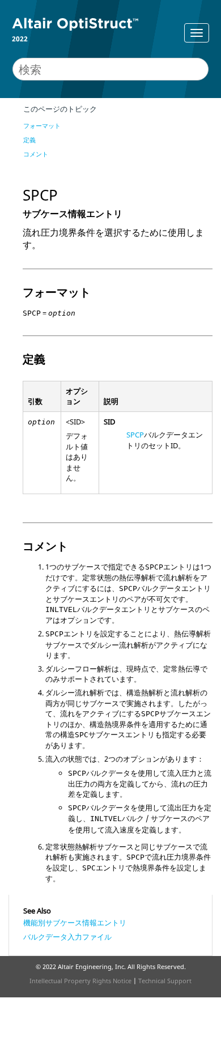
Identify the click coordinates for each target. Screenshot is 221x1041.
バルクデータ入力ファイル (67, 937)
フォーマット (42, 125)
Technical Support (165, 980)
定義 (29, 139)
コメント (35, 154)
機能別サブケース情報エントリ (74, 922)
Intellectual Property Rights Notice (80, 980)
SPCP (135, 435)
